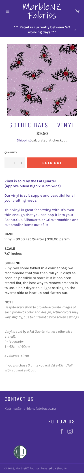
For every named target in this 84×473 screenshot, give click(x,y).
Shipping (23, 140)
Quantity (10, 152)
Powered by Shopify (54, 468)
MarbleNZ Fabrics (28, 468)
